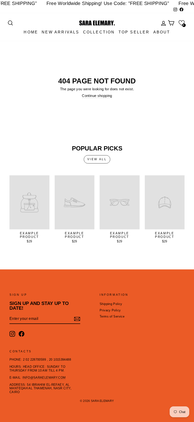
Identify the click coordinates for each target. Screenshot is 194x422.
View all (97, 159)
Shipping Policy (111, 304)
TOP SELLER (134, 32)
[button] (182, 23)
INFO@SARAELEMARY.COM (44, 377)
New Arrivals (60, 32)
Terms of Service (112, 316)
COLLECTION (99, 32)
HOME (31, 32)
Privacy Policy (110, 310)
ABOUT (161, 32)
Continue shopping (97, 96)
